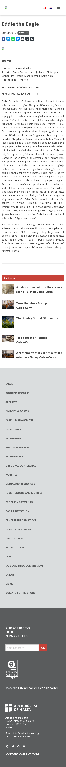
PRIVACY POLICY (27, 688)
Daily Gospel (14, 538)
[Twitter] (12, 746)
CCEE (8, 556)
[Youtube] (24, 746)
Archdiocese (14, 456)
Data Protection (17, 511)
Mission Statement (19, 529)
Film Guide (23, 33)
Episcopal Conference (20, 465)
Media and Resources (20, 483)
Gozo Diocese (14, 547)
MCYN (9, 583)
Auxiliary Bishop (17, 447)
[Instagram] (18, 746)
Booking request (17, 393)
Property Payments (19, 502)
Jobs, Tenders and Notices (23, 493)
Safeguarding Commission (24, 565)
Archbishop (13, 438)
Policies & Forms (17, 411)
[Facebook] (7, 746)
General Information (20, 520)
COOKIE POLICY (49, 688)
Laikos (10, 574)
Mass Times (13, 429)
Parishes (11, 474)
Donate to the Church (21, 592)
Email (9, 383)
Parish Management (19, 420)
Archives (11, 402)
